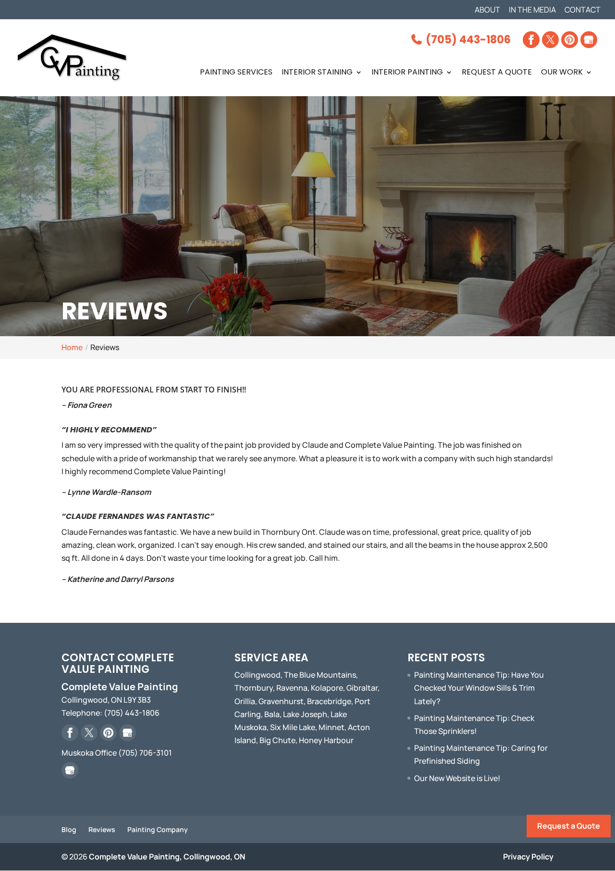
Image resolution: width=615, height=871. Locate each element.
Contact (583, 10)
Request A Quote (497, 73)
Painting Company (157, 829)
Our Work (562, 73)
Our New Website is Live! (457, 778)
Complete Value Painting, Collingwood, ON (167, 856)
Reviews (101, 829)
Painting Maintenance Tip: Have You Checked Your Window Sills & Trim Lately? (479, 687)
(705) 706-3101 (145, 752)
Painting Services (236, 73)
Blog (69, 829)
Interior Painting (407, 73)
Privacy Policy (528, 856)
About (487, 10)
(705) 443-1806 (467, 39)
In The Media (532, 10)
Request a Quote (568, 826)
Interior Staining (317, 73)
